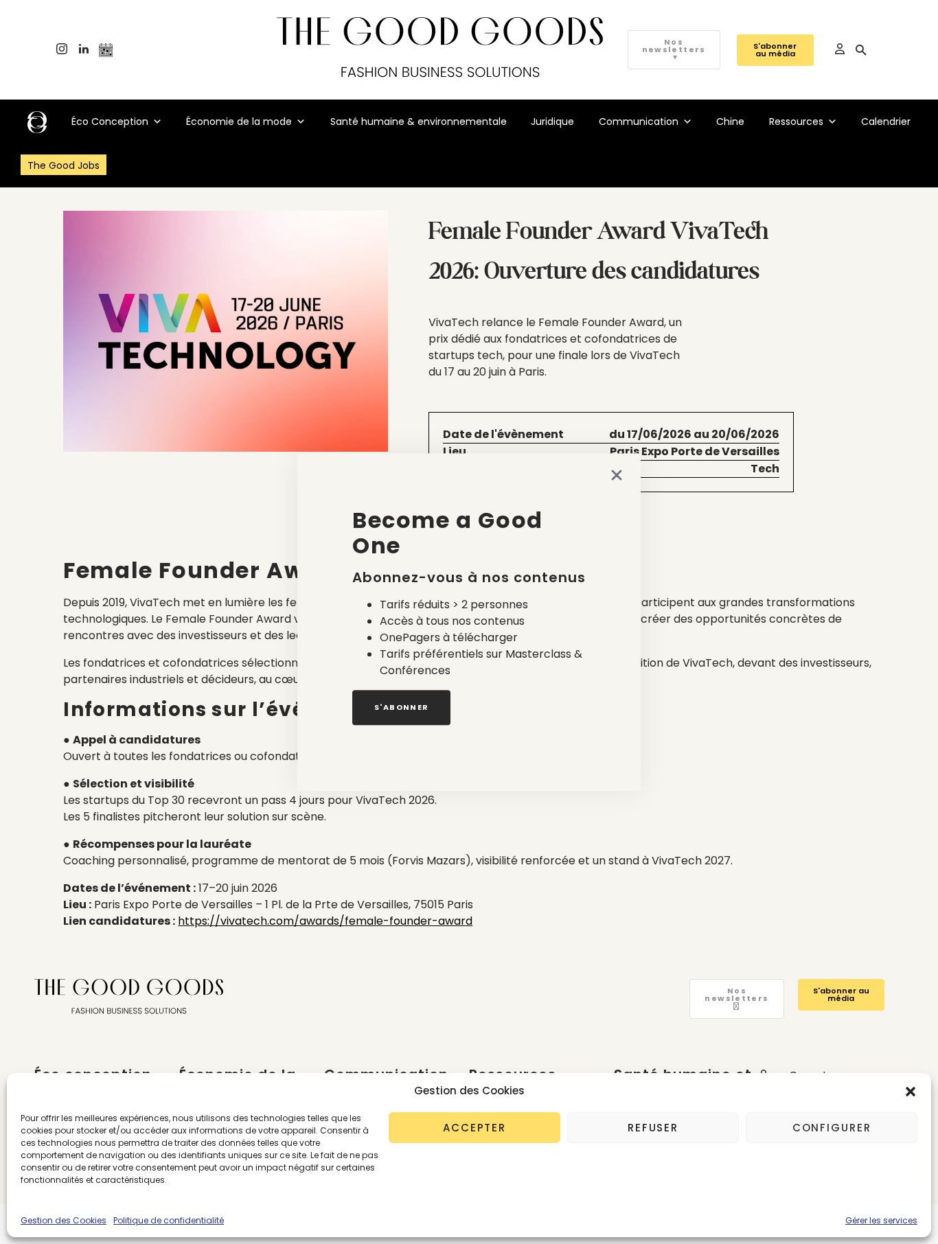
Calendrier (886, 121)
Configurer (831, 1127)
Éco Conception (109, 121)
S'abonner (401, 707)
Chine (730, 121)
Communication (638, 121)
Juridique (552, 121)
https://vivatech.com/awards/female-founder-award (325, 921)
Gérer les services (881, 1220)
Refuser (653, 1127)
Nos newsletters (674, 49)
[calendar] (106, 50)
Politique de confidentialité (168, 1220)
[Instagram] (62, 50)
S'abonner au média (775, 50)
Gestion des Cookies (63, 1220)
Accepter (474, 1127)
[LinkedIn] (84, 50)
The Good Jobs (63, 165)
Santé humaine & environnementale (418, 121)
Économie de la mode (239, 121)
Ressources (796, 121)
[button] (910, 1091)
